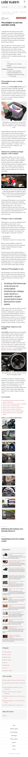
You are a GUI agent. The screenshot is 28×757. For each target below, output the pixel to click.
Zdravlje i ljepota (8, 670)
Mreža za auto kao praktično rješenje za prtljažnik (14, 403)
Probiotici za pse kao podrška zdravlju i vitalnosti (16, 597)
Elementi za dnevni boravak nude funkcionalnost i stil (15, 627)
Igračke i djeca (7, 657)
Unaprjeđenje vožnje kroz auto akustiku (16, 74)
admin (7, 18)
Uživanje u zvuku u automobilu (14, 71)
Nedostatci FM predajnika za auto (15, 72)
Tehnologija (6, 665)
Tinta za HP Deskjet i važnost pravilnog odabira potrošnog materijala (16, 561)
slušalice (13, 337)
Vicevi (5, 668)
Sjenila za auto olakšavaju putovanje (15, 568)
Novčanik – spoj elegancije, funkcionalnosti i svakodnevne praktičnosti (14, 636)
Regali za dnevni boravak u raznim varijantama (15, 620)
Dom (14, 725)
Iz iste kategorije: (13, 76)
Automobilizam (15, 12)
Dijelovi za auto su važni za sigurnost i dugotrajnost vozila (16, 582)
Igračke (14, 742)
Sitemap (4, 715)
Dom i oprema (7, 654)
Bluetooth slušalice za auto (9, 348)
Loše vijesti (10, 2)
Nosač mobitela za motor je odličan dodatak (13, 411)
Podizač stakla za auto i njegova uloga (16, 575)
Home (8, 12)
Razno (5, 662)
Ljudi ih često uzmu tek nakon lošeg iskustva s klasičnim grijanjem (15, 612)
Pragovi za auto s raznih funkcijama (11, 405)
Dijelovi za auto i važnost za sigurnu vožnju (13, 407)
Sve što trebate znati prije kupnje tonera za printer (16, 554)
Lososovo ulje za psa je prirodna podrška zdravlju (16, 605)
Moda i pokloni (7, 660)
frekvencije (17, 317)
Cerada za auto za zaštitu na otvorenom (12, 409)
